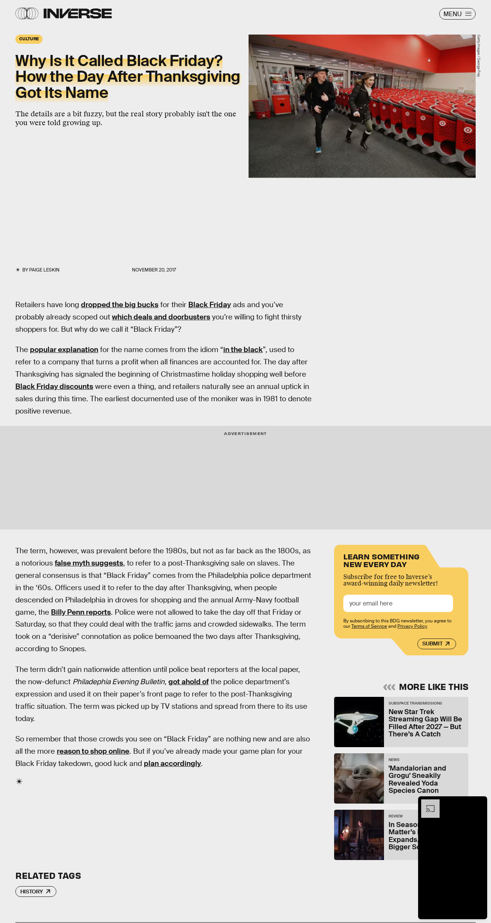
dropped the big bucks (119, 304)
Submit (432, 643)
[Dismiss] (479, 803)
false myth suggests (89, 563)
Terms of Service (369, 626)
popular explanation (64, 349)
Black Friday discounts (54, 386)
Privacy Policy (412, 626)
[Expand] (426, 803)
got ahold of (188, 681)
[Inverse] (77, 13)
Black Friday (209, 304)
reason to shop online (93, 751)
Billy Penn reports (81, 612)
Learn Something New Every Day (381, 559)
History (31, 891)
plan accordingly (172, 763)
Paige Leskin (44, 270)
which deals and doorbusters (161, 317)
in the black (243, 349)
